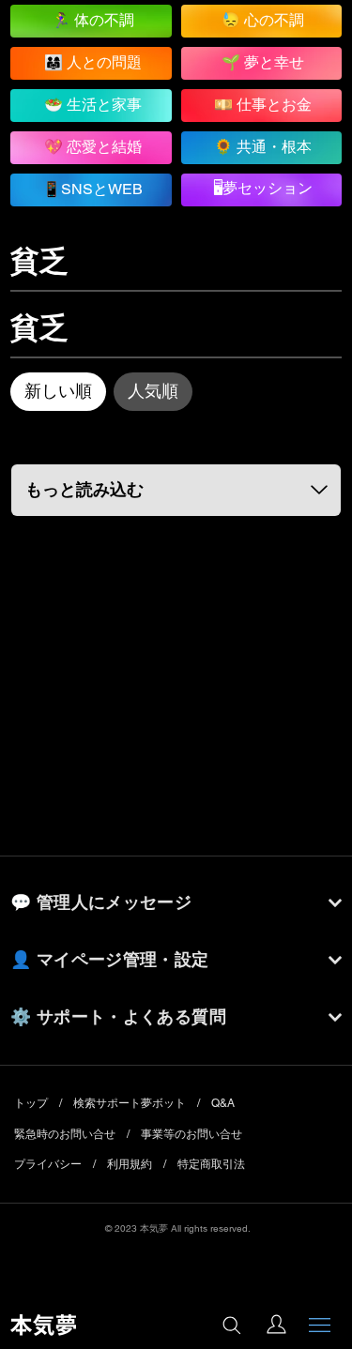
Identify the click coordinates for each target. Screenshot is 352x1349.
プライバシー (48, 1164)
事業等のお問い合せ (191, 1134)
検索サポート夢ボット (129, 1103)
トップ (31, 1103)
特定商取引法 (211, 1164)
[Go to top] (319, 1264)
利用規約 (129, 1164)
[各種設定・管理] (275, 1325)
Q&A (223, 1103)
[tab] (58, 391)
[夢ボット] (231, 1326)
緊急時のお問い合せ (64, 1134)
